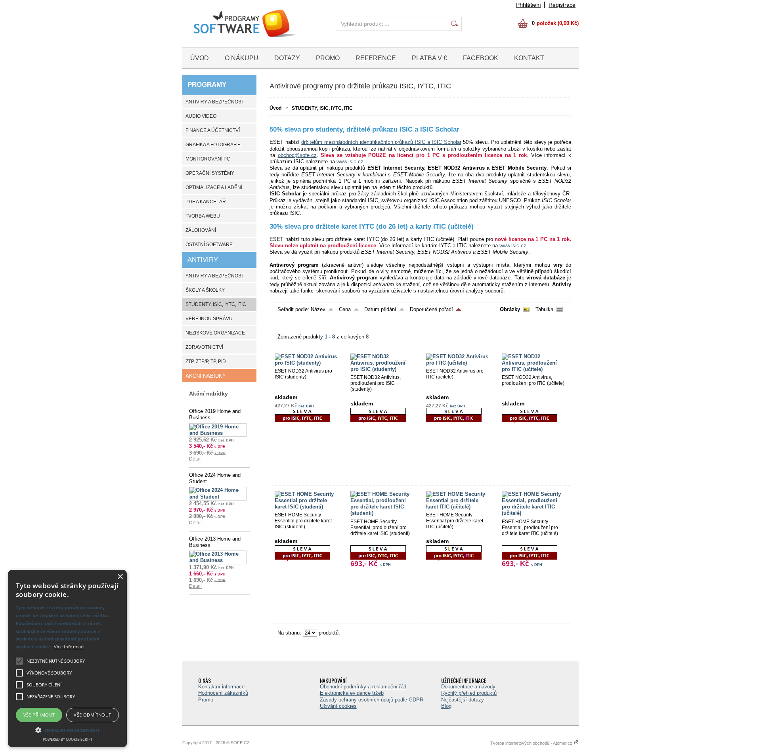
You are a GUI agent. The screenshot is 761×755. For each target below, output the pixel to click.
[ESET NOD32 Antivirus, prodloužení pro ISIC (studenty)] (382, 369)
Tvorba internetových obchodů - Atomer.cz (532, 743)
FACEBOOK (480, 58)
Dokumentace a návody (468, 687)
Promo (205, 700)
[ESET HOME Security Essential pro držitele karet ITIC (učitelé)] (457, 507)
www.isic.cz (350, 161)
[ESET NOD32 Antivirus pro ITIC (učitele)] (457, 363)
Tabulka (544, 309)
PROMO (328, 58)
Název (318, 309)
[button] (67, 729)
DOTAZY (287, 58)
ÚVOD (199, 58)
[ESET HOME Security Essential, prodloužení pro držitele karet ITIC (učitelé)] (533, 513)
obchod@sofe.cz (297, 155)
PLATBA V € (429, 58)
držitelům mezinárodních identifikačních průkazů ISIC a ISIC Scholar (381, 142)
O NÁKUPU (241, 58)
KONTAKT (529, 58)
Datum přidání (380, 309)
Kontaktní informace (221, 687)
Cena (345, 309)
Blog (446, 706)
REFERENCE (376, 58)
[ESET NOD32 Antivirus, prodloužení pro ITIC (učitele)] (533, 369)
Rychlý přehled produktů (469, 693)
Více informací (69, 647)
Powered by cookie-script (67, 739)
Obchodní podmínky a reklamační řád (363, 687)
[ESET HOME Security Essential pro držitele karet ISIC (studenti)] (306, 507)
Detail (195, 459)
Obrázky (510, 309)
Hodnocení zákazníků (223, 693)
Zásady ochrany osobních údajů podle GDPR (371, 700)
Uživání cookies (338, 706)
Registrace (562, 5)
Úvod (275, 108)
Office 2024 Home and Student (215, 478)
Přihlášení (528, 5)
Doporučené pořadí (431, 309)
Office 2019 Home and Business (215, 414)
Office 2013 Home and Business (215, 542)
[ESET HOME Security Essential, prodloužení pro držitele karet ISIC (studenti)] (382, 513)
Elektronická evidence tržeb (352, 693)
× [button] (120, 577)
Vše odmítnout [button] (92, 715)
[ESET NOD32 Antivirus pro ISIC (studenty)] (306, 363)
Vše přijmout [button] (39, 715)
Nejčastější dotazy (462, 700)
